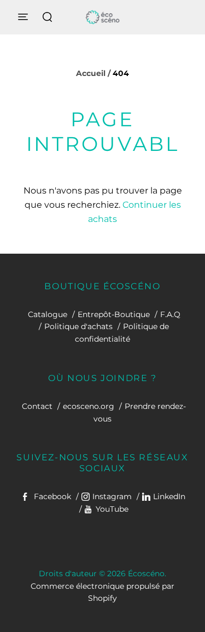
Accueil (91, 73)
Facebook (52, 496)
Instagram (112, 496)
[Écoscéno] (102, 17)
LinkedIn (169, 496)
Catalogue (47, 314)
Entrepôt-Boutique (114, 314)
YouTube (112, 509)
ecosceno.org (88, 406)
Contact (37, 406)
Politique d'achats (78, 326)
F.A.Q (170, 314)
